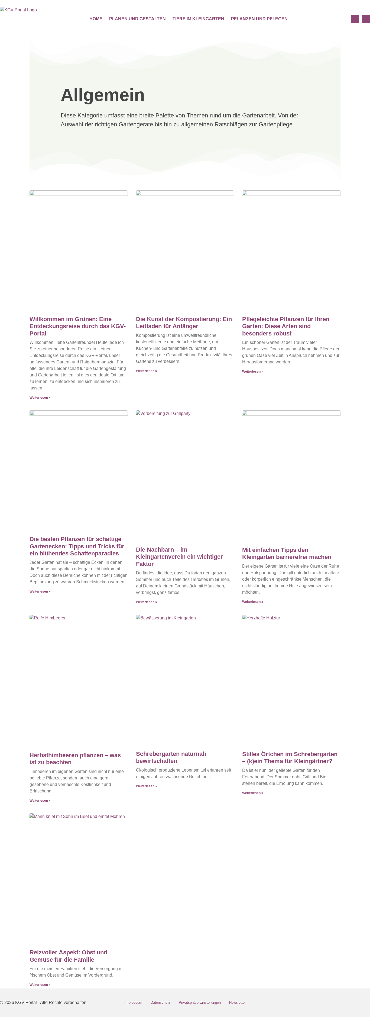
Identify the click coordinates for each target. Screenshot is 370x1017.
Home (95, 19)
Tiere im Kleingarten (198, 19)
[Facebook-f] (359, 1003)
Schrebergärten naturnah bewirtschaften (171, 757)
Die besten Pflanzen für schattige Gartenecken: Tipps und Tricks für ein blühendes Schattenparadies (77, 546)
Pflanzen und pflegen (259, 19)
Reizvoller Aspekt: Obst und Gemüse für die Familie (68, 956)
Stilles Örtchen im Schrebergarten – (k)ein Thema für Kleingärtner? (289, 758)
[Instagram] (366, 19)
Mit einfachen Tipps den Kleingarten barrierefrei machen (286, 553)
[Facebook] (355, 19)
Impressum (133, 1002)
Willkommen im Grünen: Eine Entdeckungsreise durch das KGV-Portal (78, 326)
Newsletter (237, 1002)
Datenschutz (160, 1002)
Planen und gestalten (137, 19)
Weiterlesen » (40, 397)
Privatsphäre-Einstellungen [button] (200, 1002)
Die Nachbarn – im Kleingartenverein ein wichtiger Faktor (179, 556)
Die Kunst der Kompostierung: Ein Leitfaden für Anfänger (184, 323)
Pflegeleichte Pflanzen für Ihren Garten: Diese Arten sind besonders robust (285, 326)
